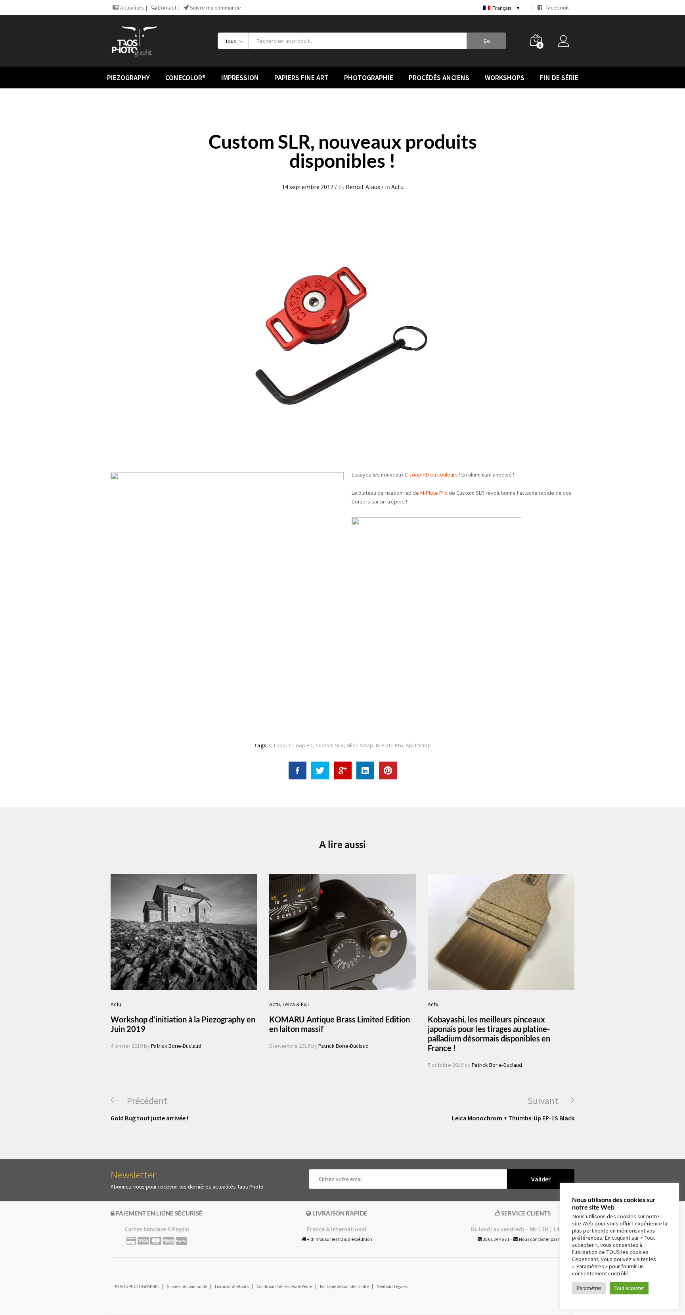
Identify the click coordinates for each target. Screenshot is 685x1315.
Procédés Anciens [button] (439, 77)
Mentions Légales (392, 1286)
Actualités (131, 7)
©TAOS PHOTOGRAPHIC (137, 1286)
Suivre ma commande (215, 7)
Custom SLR (330, 745)
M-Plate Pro (434, 492)
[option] (184, 962)
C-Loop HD (301, 745)
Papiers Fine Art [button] (301, 77)
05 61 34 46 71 (495, 1239)
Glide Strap (359, 745)
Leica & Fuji (296, 1004)
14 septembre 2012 (307, 187)
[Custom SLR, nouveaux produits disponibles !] (297, 770)
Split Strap (418, 745)
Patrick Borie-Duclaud (176, 1045)
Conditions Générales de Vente (284, 1286)
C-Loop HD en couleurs (431, 474)
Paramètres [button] (589, 1288)
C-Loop (277, 745)
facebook (555, 7)
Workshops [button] (504, 77)
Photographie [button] (368, 77)
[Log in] (566, 43)
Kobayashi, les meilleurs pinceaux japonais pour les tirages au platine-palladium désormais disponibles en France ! (489, 1033)
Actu (397, 187)
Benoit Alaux (363, 187)
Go (486, 40)
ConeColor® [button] (185, 77)
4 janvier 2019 (127, 1045)
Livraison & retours (232, 1286)
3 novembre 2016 (289, 1045)
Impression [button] (240, 77)
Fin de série (559, 77)
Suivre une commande (187, 1286)
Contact (166, 7)
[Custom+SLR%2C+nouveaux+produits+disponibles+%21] (320, 770)
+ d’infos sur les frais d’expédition (339, 1239)
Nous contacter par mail (543, 1239)
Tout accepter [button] (629, 1288)
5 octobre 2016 (445, 1064)
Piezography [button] (128, 77)
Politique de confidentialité (344, 1286)
